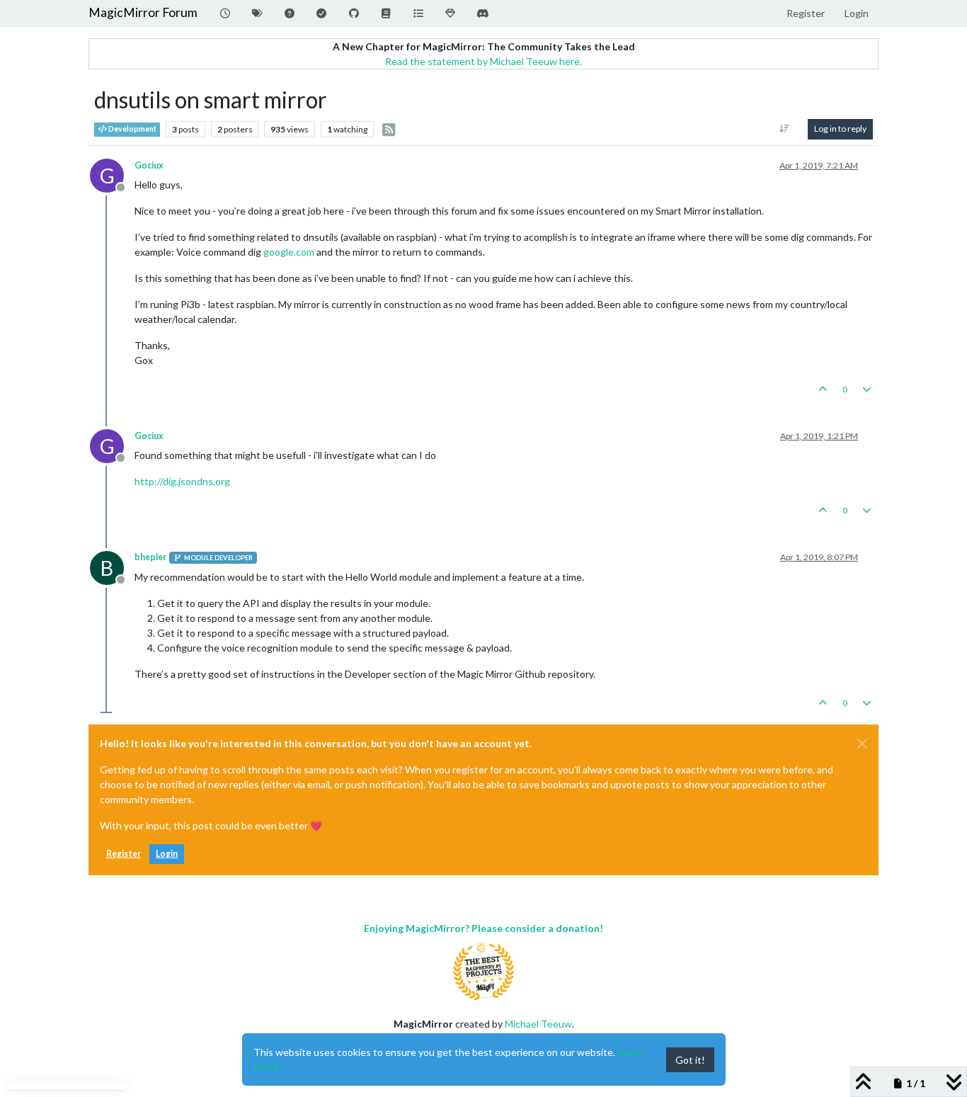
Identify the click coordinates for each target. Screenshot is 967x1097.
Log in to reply (840, 128)
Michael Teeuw (538, 1024)
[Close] (862, 743)
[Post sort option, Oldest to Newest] (784, 129)
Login (167, 853)
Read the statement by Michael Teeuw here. (483, 61)
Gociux (149, 165)
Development (131, 129)
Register (123, 853)
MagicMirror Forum (143, 12)
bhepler (150, 557)
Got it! (690, 1060)
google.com (288, 252)
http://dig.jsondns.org (182, 481)
